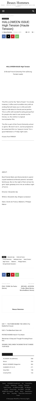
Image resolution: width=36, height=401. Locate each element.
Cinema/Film (10, 15)
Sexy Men (14, 393)
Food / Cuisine (7, 387)
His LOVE (27, 389)
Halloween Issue (18, 259)
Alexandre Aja (10, 257)
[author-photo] (18, 306)
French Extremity (7, 259)
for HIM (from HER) (18, 387)
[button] (33, 11)
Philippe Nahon (22, 261)
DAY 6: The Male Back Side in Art (12, 330)
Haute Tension (27, 259)
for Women (28, 387)
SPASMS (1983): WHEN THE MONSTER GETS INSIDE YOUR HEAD (17, 345)
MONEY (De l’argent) (7, 391)
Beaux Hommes (8, 32)
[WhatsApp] (17, 36)
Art (23, 383)
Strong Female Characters (9, 264)
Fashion (20, 385)
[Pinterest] (13, 36)
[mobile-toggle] (3, 11)
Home (3, 15)
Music (21, 391)
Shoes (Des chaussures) (25, 393)
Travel (18, 395)
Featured (26, 385)
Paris (8, 393)
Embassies (14, 385)
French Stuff (13, 389)
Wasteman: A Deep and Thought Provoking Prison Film (17, 339)
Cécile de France (21, 257)
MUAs (16, 391)
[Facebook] (4, 36)
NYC (4, 393)
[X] (8, 36)
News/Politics (28, 391)
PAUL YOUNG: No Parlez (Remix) (9, 287)
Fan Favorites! (7, 354)
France (6, 389)
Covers (7, 385)
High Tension (6, 261)
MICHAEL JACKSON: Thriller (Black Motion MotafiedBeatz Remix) (27, 288)
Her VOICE (21, 389)
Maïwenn (13, 261)
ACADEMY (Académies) (13, 383)
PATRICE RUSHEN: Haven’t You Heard (13, 334)
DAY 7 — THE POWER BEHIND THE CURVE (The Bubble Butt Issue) (16, 325)
